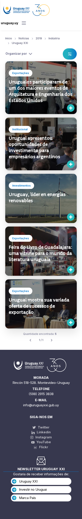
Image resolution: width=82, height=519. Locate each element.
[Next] (51, 340)
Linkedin (43, 432)
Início (8, 38)
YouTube (43, 442)
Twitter (43, 427)
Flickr (42, 447)
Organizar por (16, 53)
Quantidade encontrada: (39, 334)
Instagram (43, 437)
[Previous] (30, 340)
